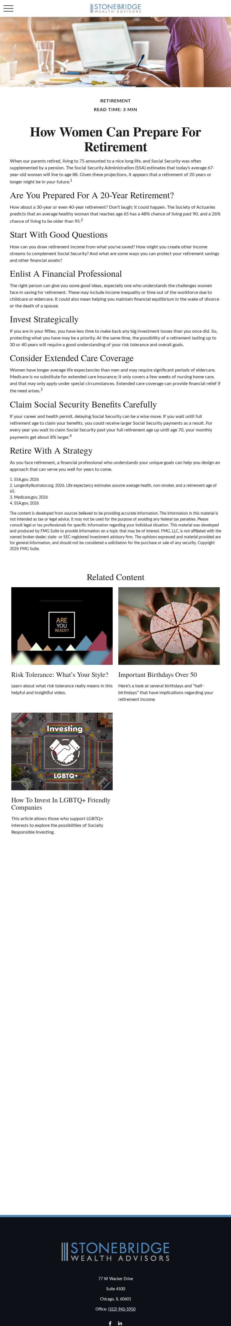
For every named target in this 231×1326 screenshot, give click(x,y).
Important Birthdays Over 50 (157, 674)
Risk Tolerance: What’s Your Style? (59, 674)
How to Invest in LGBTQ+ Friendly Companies (60, 803)
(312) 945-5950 (122, 1309)
